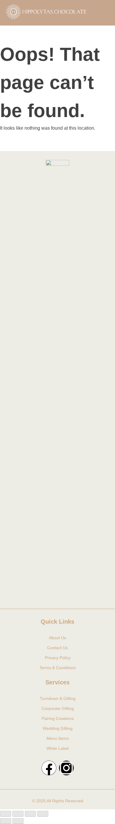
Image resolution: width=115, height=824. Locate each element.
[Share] (30, 814)
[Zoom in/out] (5, 814)
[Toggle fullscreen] (18, 814)
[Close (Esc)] (42, 814)
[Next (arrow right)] (18, 821)
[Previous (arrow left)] (5, 821)
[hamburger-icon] (101, 12)
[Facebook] (49, 768)
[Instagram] (66, 768)
